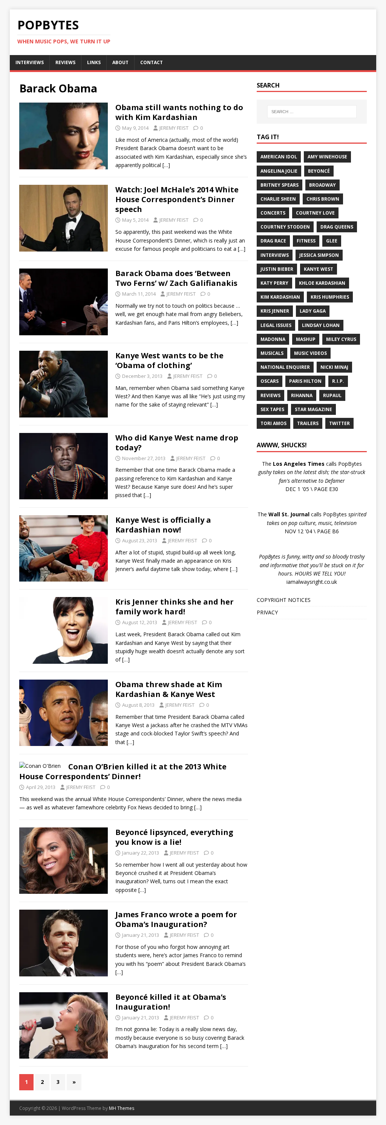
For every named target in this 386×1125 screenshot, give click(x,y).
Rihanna (301, 395)
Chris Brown (322, 199)
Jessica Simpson (319, 255)
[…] (166, 165)
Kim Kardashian (280, 297)
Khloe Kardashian (322, 283)
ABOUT (120, 62)
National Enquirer (285, 367)
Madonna (272, 339)
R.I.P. (338, 381)
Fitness (306, 241)
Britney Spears (279, 185)
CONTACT (151, 62)
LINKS (94, 62)
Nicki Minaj (334, 367)
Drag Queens (336, 227)
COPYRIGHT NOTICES (284, 599)
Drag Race (273, 241)
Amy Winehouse (327, 156)
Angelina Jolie (278, 171)
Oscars (269, 381)
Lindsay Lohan (321, 325)
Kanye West (318, 269)
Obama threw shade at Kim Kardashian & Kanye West (168, 689)
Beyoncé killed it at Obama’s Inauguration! (170, 1002)
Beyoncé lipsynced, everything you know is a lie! (174, 837)
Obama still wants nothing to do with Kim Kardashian (179, 112)
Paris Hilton (305, 381)
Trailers (308, 423)
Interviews (274, 255)
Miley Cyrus (341, 339)
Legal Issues (275, 325)
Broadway (322, 185)
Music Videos (310, 353)
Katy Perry (274, 283)
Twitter (339, 423)
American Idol (278, 156)
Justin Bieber (276, 269)
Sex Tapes (272, 409)
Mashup (306, 339)
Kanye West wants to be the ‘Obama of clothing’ (169, 360)
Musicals (271, 353)
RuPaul (332, 395)
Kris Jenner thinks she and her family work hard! (174, 607)
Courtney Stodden (285, 227)
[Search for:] (311, 111)
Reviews (270, 395)
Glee (331, 241)
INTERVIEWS (29, 62)
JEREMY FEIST (173, 127)
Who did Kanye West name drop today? (176, 443)
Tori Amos (273, 423)
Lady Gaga (313, 311)
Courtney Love (315, 213)
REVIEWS (65, 62)
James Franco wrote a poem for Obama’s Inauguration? (176, 919)
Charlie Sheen (278, 199)
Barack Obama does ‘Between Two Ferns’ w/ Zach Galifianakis (176, 278)
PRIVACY (267, 612)
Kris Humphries (330, 297)
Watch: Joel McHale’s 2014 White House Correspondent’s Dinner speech (177, 199)
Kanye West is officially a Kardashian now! (163, 525)
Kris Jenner (274, 311)
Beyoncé (319, 171)
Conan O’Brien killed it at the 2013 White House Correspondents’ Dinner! (123, 771)
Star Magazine (313, 409)
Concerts (272, 213)
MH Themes (121, 1108)
